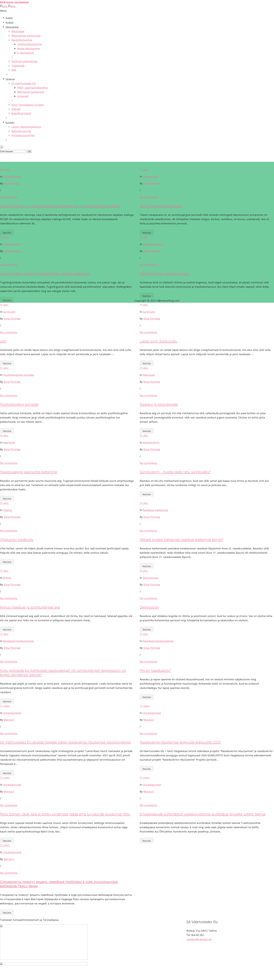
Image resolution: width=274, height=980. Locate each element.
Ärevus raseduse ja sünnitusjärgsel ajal (30, 607)
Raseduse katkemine (155, 510)
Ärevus (7, 577)
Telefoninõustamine (29, 44)
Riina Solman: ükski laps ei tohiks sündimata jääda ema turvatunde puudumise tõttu (65, 814)
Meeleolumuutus (153, 244)
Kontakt (10, 122)
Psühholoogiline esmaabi (18, 375)
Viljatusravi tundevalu (16, 539)
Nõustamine (12, 27)
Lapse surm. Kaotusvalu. (158, 341)
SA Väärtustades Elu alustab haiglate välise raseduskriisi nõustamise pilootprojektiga (65, 742)
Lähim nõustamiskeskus (26, 126)
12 (5, 706)
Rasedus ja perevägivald (159, 404)
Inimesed (22, 96)
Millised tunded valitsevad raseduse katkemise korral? (181, 539)
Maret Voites (12, 183)
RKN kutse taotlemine (30, 92)
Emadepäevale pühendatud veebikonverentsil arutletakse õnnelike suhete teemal (202, 814)
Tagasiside (18, 65)
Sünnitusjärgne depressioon (161, 206)
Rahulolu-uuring (21, 131)
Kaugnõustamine (21, 40)
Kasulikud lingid (21, 113)
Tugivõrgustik (11, 244)
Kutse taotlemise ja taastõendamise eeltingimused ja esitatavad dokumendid (60, 206)
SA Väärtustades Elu (23, 83)
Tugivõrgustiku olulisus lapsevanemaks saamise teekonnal (45, 273)
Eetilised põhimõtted (24, 61)
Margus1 (9, 719)
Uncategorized (12, 176)
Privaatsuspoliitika (22, 135)
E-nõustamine (25, 52)
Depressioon (150, 176)
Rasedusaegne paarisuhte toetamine (28, 472)
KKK (13, 70)
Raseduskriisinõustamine (18, 641)
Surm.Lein (9, 311)
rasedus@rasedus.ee (198, 939)
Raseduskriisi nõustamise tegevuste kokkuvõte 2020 (180, 742)
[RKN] (8, 6)
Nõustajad (17, 31)
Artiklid (9, 22)
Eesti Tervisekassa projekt (27, 104)
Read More (7, 232)
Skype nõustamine (28, 48)
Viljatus (7, 510)
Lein (3, 341)
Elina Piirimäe (151, 183)
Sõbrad (15, 109)
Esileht (9, 17)
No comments (8, 197)
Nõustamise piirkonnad (25, 35)
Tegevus (10, 79)
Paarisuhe (149, 375)
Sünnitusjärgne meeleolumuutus (164, 273)
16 (5, 169)
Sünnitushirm (151, 442)
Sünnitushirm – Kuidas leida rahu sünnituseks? (175, 472)
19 (144, 169)
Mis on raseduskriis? (155, 670)
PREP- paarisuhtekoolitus (32, 87)
